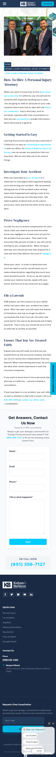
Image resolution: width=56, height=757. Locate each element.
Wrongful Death (9, 641)
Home (8, 64)
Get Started (47, 4)
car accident (34, 177)
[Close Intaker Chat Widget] (53, 723)
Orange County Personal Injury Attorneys (27, 69)
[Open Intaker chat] (25, 755)
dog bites (7, 622)
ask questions (23, 119)
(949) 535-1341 (10, 660)
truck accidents (9, 637)
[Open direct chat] (49, 723)
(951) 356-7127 (14, 437)
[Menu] (4, 4)
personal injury (9, 613)
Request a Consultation (53, 378)
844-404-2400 (11, 400)
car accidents (9, 618)
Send (28, 542)
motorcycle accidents (12, 627)
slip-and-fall (8, 632)
